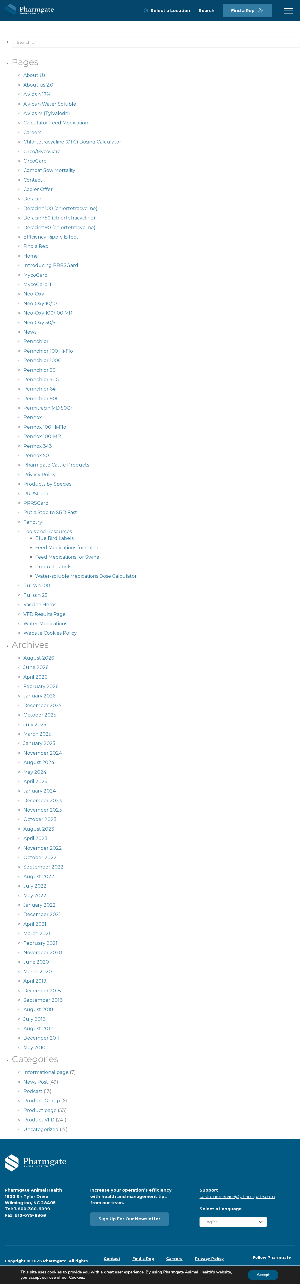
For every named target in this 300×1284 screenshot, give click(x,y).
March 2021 (36, 933)
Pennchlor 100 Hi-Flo (48, 351)
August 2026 (38, 658)
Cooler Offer (38, 189)
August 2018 (38, 1009)
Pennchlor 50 (39, 370)
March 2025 (37, 734)
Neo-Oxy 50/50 (41, 322)
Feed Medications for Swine (67, 557)
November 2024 (42, 753)
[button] (288, 11)
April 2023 (35, 838)
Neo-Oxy (33, 294)
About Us (34, 75)
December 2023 (42, 800)
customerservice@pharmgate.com (237, 1196)
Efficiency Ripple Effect (50, 237)
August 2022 (38, 876)
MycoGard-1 (37, 284)
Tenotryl (33, 522)
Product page (40, 1110)
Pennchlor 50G (41, 379)
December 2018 (42, 991)
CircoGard (35, 161)
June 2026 (35, 667)
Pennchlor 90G (41, 398)
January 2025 (39, 743)
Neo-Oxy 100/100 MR (47, 313)
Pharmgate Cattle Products (56, 465)
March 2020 (37, 971)
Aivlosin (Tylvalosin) (46, 113)
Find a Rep (243, 10)
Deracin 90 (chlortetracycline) (59, 227)
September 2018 (43, 1000)
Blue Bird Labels (54, 538)
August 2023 (38, 829)
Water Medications (45, 623)
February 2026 (40, 686)
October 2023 (40, 819)
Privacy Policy (39, 474)
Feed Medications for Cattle (67, 547)
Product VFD (38, 1120)
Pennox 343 (37, 446)
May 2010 (34, 1047)
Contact (32, 180)
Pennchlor (36, 341)
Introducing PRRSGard (50, 265)
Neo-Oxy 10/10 (40, 303)
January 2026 (39, 696)
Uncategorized (41, 1129)
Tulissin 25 (35, 595)
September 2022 (43, 867)
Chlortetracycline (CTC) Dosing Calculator (72, 142)
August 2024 (38, 762)
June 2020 (36, 962)
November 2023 (42, 810)
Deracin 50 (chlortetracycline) (59, 218)
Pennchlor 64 (39, 389)
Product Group (41, 1101)
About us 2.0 (38, 85)
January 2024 (39, 791)
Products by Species (47, 484)
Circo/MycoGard (42, 151)
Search (206, 10)
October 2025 (39, 715)
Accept (263, 1275)
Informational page (46, 1072)
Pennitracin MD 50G (47, 408)
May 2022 (34, 895)
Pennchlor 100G (42, 360)
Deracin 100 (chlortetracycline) (60, 208)
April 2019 (34, 981)
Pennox (32, 417)
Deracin (32, 199)
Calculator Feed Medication (55, 123)
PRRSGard (36, 493)
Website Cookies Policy (50, 633)
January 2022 (39, 905)
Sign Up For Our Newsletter (129, 1219)
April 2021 (34, 924)
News (29, 332)
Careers (32, 132)
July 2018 (34, 1019)
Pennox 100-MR (42, 436)
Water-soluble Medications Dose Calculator (86, 576)
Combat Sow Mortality (49, 170)
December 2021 (42, 914)
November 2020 (42, 952)
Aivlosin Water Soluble (49, 104)
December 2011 (41, 1038)
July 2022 (35, 886)
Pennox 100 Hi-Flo (44, 427)
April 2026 (35, 677)
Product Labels (53, 567)
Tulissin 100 (36, 585)
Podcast (32, 1091)
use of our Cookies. (67, 1277)
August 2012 (38, 1028)
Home (30, 256)
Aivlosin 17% (37, 94)
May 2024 (34, 772)
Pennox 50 (36, 455)
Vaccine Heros (39, 604)
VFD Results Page (44, 614)
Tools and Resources (47, 531)
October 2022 (40, 857)
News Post (35, 1082)
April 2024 (35, 781)
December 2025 (42, 705)
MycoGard (35, 275)
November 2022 (42, 848)
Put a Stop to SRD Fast (50, 512)
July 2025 (34, 724)
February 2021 (40, 943)
